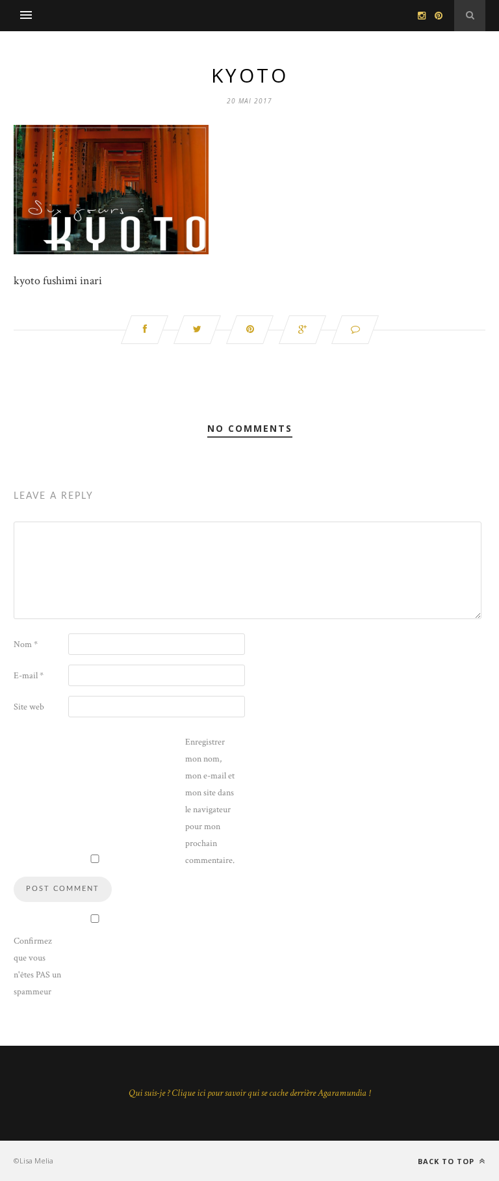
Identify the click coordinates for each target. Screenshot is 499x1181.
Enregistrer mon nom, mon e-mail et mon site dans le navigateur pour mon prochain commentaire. (210, 801)
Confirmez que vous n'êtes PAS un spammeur (37, 966)
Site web (29, 707)
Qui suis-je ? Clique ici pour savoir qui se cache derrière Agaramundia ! (249, 1093)
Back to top (447, 1161)
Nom (26, 644)
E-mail (29, 676)
